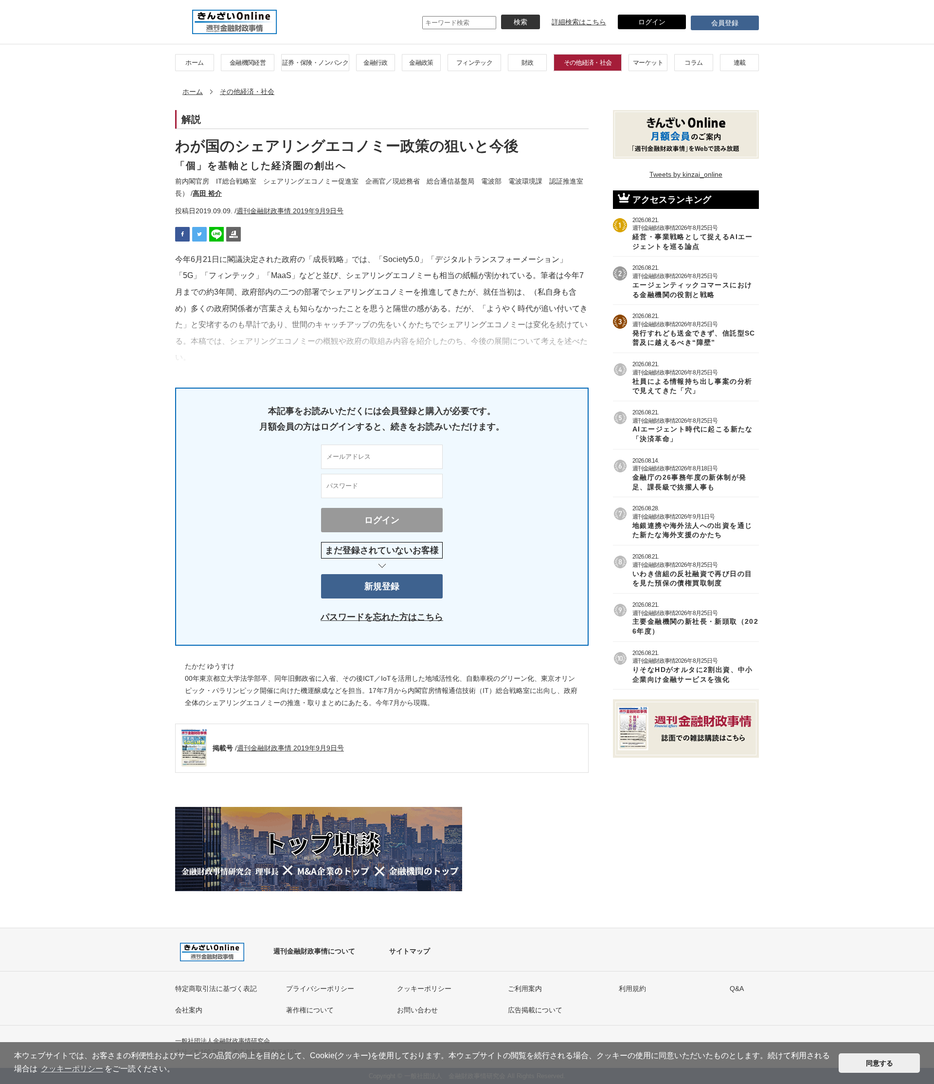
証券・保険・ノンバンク (315, 62)
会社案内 (188, 1010)
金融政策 (421, 62)
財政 (527, 62)
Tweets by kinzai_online (685, 174)
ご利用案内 (525, 988)
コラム (693, 62)
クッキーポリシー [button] (72, 1069)
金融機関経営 (248, 62)
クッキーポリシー (424, 988)
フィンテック (474, 62)
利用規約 (632, 988)
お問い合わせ (417, 1010)
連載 (740, 62)
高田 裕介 (207, 193)
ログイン (651, 22)
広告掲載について (535, 1010)
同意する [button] (879, 1063)
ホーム (194, 62)
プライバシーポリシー (320, 988)
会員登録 (724, 23)
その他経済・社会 (588, 62)
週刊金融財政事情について (314, 951)
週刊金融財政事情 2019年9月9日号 (289, 211)
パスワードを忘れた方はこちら (382, 617)
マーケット (648, 62)
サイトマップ (409, 951)
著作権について (310, 1010)
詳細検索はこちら (579, 22)
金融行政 (375, 62)
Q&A (737, 988)
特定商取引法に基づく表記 (216, 988)
